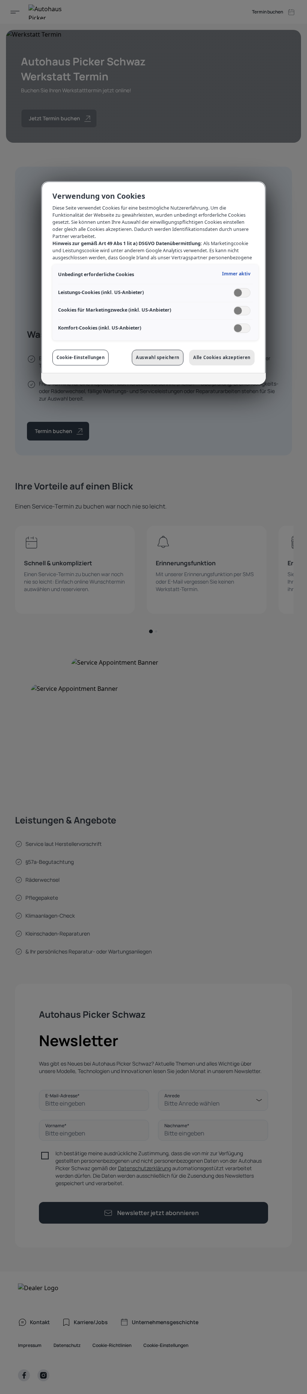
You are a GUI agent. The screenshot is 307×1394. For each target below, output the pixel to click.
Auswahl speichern (157, 357)
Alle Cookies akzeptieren (221, 357)
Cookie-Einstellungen (80, 357)
